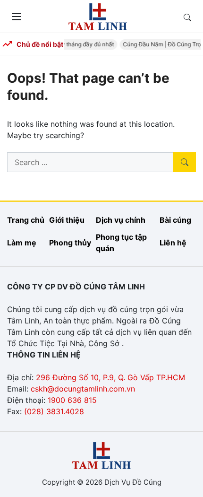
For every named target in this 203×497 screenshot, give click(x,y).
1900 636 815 (72, 400)
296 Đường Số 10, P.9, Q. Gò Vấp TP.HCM (110, 377)
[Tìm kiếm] (184, 162)
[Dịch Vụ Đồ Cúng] (98, 15)
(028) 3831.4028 (54, 411)
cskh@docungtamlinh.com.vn (83, 388)
